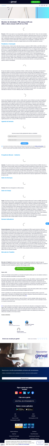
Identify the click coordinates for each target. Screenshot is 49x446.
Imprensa (14, 423)
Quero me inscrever (25, 370)
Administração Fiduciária (34, 426)
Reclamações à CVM (32, 408)
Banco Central (16, 408)
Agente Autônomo (14, 421)
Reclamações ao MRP (16, 410)
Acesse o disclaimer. (5, 306)
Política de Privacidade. (23, 444)
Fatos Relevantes (34, 423)
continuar (24, 138)
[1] (18, 287)
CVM (16, 406)
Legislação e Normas (34, 428)
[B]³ (16, 404)
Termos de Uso (14, 428)
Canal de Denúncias (14, 430)
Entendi (40, 442)
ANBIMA (32, 406)
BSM (32, 404)
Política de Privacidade (35, 141)
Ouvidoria (34, 421)
